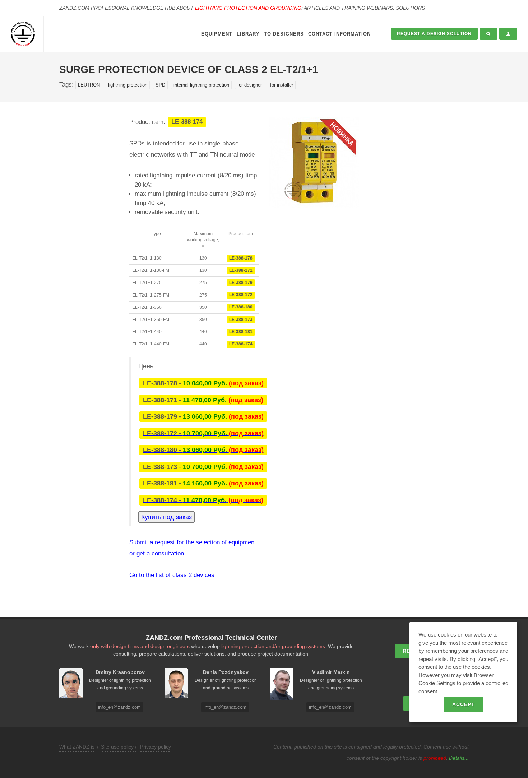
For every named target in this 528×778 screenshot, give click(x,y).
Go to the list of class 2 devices (171, 575)
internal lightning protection (201, 85)
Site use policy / (118, 747)
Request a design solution (434, 33)
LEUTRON (89, 85)
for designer (249, 85)
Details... (459, 758)
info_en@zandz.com (119, 707)
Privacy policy (155, 747)
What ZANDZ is (76, 747)
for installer (281, 85)
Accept (463, 704)
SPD (160, 85)
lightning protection (127, 85)
